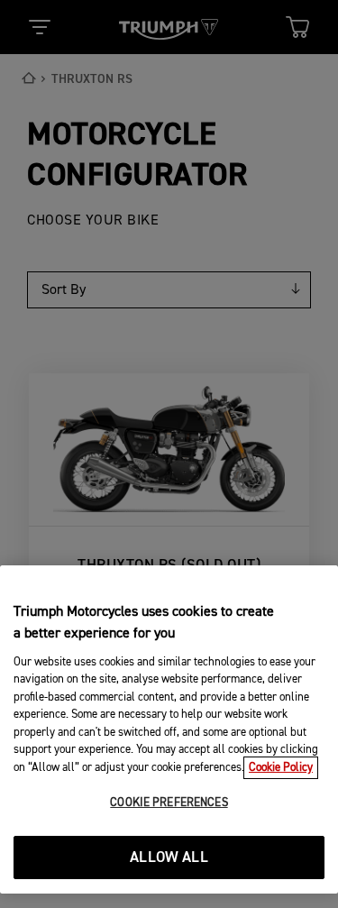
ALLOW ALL (169, 858)
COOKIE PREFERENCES (168, 803)
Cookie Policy (281, 768)
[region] (169, 729)
